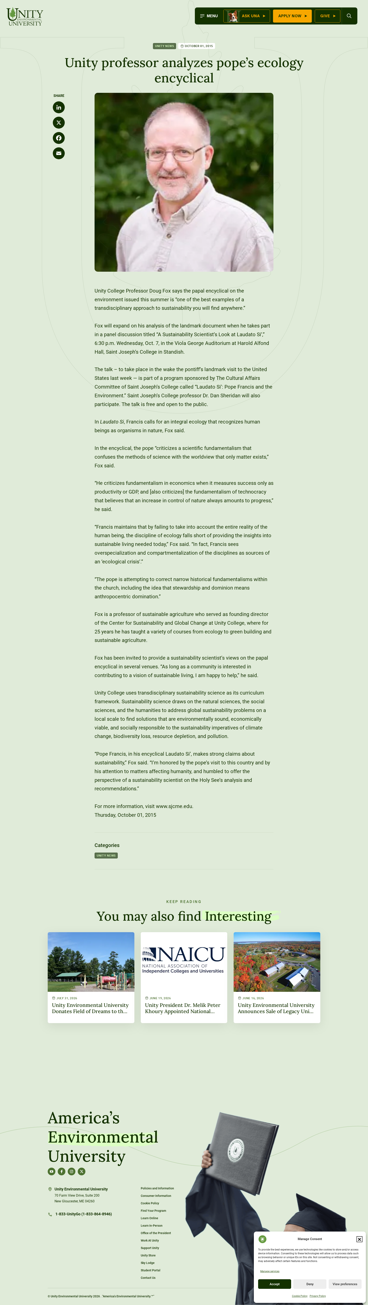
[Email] (59, 153)
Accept (275, 1284)
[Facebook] (59, 138)
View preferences (345, 1284)
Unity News (164, 46)
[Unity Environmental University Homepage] (24, 17)
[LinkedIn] (59, 107)
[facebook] (61, 1171)
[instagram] (71, 1171)
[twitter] (81, 1171)
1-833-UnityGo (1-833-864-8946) (83, 1214)
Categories (107, 845)
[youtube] (51, 1171)
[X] (59, 123)
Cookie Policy (300, 1296)
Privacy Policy (318, 1296)
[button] (359, 1239)
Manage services (269, 1271)
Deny (309, 1284)
